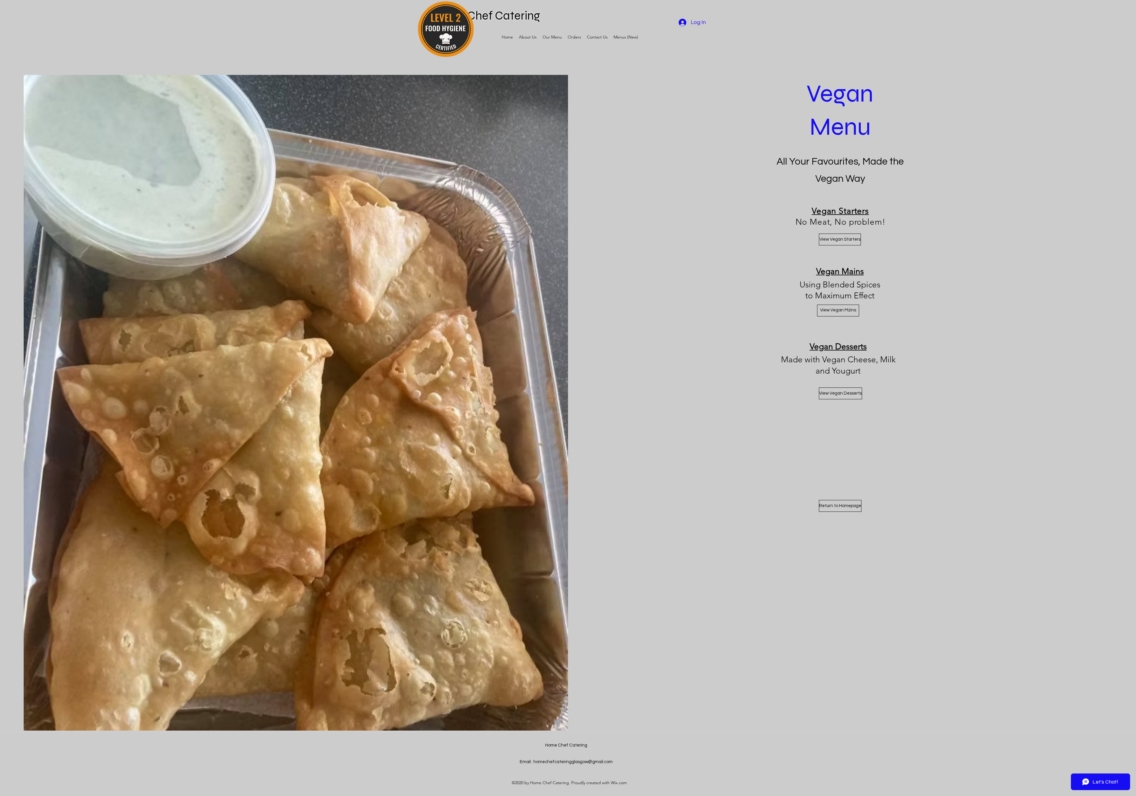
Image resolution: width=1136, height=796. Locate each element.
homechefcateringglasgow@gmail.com (573, 762)
